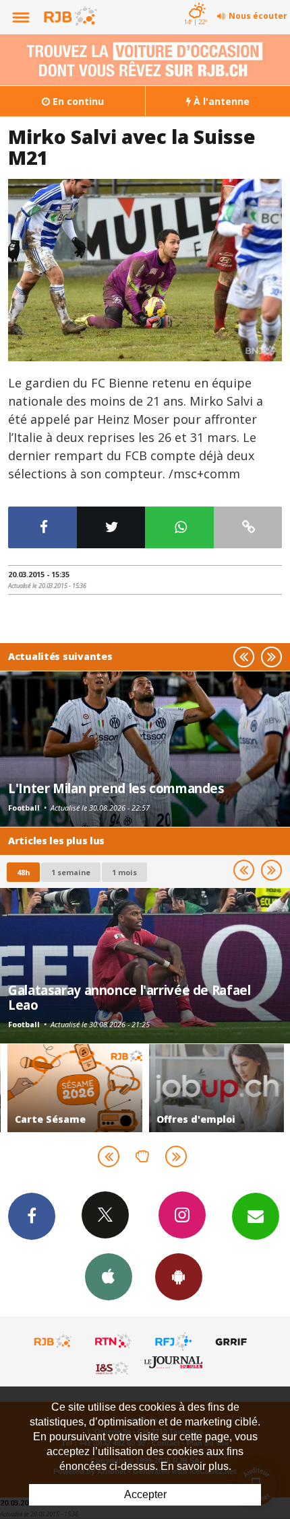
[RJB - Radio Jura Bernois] (53, 1341)
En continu (77, 101)
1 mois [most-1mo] (124, 872)
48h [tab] (23, 872)
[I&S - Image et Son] (113, 1367)
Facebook (31, 1216)
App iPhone (108, 1276)
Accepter (145, 1494)
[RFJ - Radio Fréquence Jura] (173, 1341)
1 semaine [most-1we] (70, 872)
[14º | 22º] (195, 1)
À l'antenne (220, 101)
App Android (178, 1276)
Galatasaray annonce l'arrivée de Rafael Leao (129, 997)
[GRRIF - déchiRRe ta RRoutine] (233, 1341)
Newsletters (255, 1216)
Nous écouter (258, 16)
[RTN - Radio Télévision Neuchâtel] (113, 1341)
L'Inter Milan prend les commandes (116, 788)
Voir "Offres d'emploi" (215, 1088)
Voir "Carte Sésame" (74, 1088)
